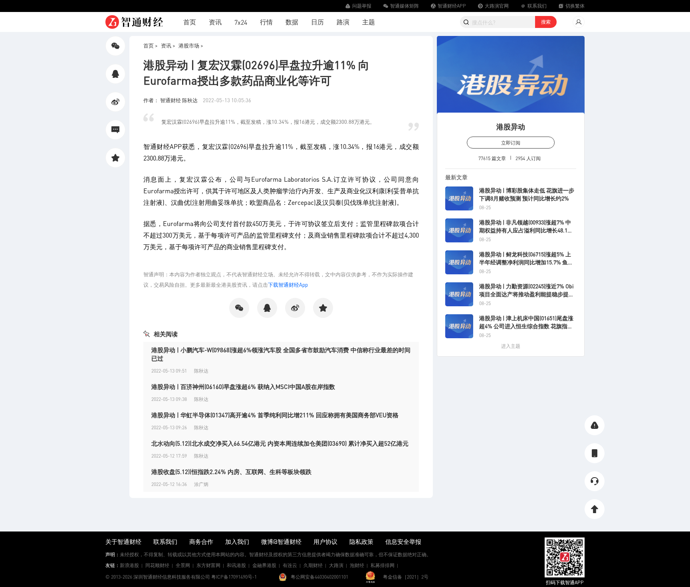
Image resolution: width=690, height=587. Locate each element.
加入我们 (237, 541)
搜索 (546, 22)
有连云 (290, 565)
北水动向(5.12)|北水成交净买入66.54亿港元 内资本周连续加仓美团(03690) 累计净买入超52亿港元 (279, 443)
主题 (368, 22)
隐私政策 (361, 541)
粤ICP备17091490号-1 (234, 577)
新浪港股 (129, 565)
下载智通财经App (288, 284)
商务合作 (201, 541)
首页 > (150, 45)
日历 (317, 22)
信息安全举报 (403, 541)
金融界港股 (264, 565)
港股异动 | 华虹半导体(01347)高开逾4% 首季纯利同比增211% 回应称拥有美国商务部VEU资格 (275, 415)
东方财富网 (208, 565)
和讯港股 (236, 565)
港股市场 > (190, 45)
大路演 (336, 565)
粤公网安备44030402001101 (319, 577)
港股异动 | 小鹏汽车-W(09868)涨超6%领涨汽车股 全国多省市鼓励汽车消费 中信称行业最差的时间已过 (280, 354)
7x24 (240, 22)
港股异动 (510, 126)
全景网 (183, 565)
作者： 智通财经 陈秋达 (171, 100)
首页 (189, 22)
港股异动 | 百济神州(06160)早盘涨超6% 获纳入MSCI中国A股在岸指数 (243, 387)
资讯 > (168, 45)
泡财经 (357, 565)
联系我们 (165, 541)
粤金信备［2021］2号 (405, 577)
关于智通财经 (123, 541)
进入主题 (510, 346)
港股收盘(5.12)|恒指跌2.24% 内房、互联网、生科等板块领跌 (231, 472)
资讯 (215, 22)
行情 (266, 22)
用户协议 (325, 541)
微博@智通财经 (281, 541)
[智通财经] (134, 22)
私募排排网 (383, 565)
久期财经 (313, 565)
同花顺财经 (157, 565)
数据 (292, 22)
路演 (343, 22)
